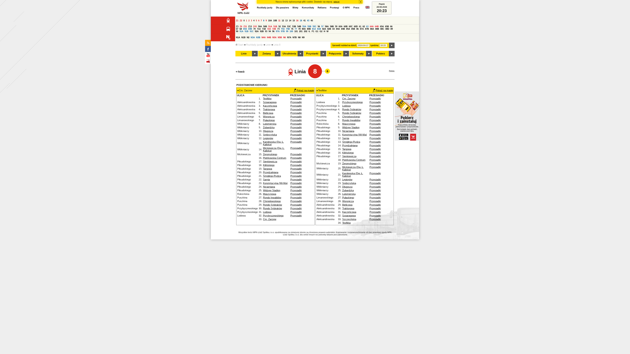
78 (299, 29)
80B (309, 29)
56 (319, 26)
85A (348, 29)
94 (270, 31)
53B (294, 26)
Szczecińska (349, 219)
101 (296, 31)
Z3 (237, 26)
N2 (248, 37)
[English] (367, 8)
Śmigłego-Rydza (272, 176)
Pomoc (392, 71)
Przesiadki (296, 98)
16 (297, 20)
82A (324, 29)
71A (259, 29)
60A (340, 26)
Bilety (295, 7)
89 (391, 29)
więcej (336, 1)
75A (283, 29)
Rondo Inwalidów (272, 197)
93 (266, 31)
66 (391, 26)
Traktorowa (269, 109)
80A (304, 29)
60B (345, 26)
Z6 (241, 26)
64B (377, 26)
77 (296, 29)
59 (336, 26)
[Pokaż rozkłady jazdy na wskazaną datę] (392, 45)
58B (332, 26)
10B (275, 20)
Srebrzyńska (270, 134)
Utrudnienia (289, 53)
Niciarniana (269, 187)
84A (338, 29)
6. (309, 31)
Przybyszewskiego (273, 215)
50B (265, 26)
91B (246, 31)
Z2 (241, 20)
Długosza (268, 131)
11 (279, 20)
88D (387, 29)
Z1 (237, 20)
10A (270, 20)
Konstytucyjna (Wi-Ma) (275, 183)
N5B (280, 37)
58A (327, 26)
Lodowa (267, 212)
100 (291, 31)
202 (305, 31)
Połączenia (335, 53)
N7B (295, 37)
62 (364, 26)
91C (251, 31)
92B (262, 31)
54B (299, 26)
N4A (264, 37)
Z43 (255, 26)
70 (254, 29)
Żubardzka (268, 127)
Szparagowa (269, 102)
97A (278, 31)
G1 (316, 31)
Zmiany (266, 53)
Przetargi (334, 7)
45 (312, 20)
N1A (238, 37)
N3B (258, 37)
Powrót (241, 71)
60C (351, 26)
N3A (253, 37)
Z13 (250, 26)
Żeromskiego (270, 154)
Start (240, 44)
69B (250, 29)
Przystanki (312, 53)
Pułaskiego (269, 120)
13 (286, 20)
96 (273, 31)
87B (367, 29)
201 (301, 31)
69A (245, 29)
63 (367, 26)
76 (292, 29)
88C (382, 29)
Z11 (245, 26)
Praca (356, 7)
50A (260, 26)
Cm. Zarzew (269, 219)
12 (283, 20)
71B (264, 29)
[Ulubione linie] (326, 71)
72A (269, 29)
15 (294, 20)
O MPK (346, 7)
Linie (268, 44)
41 (304, 20)
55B (309, 26)
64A (372, 26)
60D (356, 26)
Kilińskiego (268, 165)
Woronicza (268, 116)
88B (377, 29)
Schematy (358, 53)
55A (304, 26)
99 (287, 31)
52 (279, 26)
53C (289, 26)
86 (357, 29)
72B (274, 29)
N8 (299, 37)
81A (314, 29)
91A (241, 31)
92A (257, 31)
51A (270, 26)
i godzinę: (374, 45)
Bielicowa (268, 113)
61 (360, 26)
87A (362, 29)
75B (288, 29)
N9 (303, 37)
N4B (269, 37)
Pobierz (380, 53)
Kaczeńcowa (270, 106)
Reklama (322, 7)
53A (284, 26)
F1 (313, 31)
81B (319, 29)
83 (333, 29)
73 (278, 29)
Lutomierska (269, 124)
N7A (289, 37)
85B (353, 29)
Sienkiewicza (270, 161)
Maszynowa (269, 194)
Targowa (267, 168)
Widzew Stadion (271, 190)
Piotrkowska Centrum (274, 158)
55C (314, 26)
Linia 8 (276, 44)
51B (275, 26)
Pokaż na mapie (305, 90)
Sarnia (266, 179)
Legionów (268, 138)
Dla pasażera (282, 7)
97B (283, 31)
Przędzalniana (270, 172)
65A (382, 26)
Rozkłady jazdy (254, 44)
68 (241, 29)
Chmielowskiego (272, 201)
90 (237, 31)
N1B (243, 37)
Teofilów (267, 98)
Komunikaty (308, 7)
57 (322, 26)
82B (329, 29)
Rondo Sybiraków (272, 205)
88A (372, 29)
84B (343, 29)
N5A (274, 37)
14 (290, 20)
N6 (284, 37)
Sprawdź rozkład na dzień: (344, 45)
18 (301, 20)
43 (308, 20)
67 (237, 29)
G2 (321, 31)
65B (387, 26)
